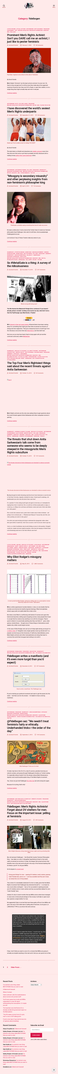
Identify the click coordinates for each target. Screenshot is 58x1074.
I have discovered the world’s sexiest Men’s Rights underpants (28, 110)
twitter (32, 172)
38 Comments (39, 45)
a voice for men (11, 28)
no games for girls (12, 356)
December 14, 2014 (27, 269)
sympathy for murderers (26, 436)
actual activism (21, 28)
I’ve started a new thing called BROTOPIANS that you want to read (14, 1033)
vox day (34, 259)
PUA (46, 434)
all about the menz (32, 350)
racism (34, 552)
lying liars (41, 549)
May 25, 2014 (25, 563)
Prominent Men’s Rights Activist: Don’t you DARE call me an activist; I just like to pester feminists (28, 38)
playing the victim (45, 105)
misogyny (46, 30)
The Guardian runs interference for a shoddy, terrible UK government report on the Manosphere (14, 1010)
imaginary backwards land (14, 171)
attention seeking (19, 252)
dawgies (46, 252)
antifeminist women (20, 169)
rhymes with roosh (12, 259)
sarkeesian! (21, 259)
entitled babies (38, 28)
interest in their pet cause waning (19, 324)
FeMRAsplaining (23, 547)
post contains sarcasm (13, 358)
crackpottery (11, 352)
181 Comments (40, 456)
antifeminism (29, 28)
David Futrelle (14, 45)
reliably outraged (37, 151)
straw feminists (25, 172)
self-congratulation (38, 358)
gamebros (48, 253)
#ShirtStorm (30, 330)
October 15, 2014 (27, 456)
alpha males (37, 544)
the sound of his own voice (43, 652)
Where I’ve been (7, 992)
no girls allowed (23, 356)
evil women (10, 547)
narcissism (45, 550)
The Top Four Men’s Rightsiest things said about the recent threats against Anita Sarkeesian (29, 366)
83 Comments (39, 373)
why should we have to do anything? (21, 803)
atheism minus (11, 433)
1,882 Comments (38, 563)
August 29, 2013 (26, 820)
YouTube (39, 259)
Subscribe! (36, 1035)
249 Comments (39, 820)
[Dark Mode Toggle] (54, 1070)
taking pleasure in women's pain (16, 553)
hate (16, 30)
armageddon (10, 546)
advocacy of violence (20, 350)
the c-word (29, 259)
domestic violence (37, 798)
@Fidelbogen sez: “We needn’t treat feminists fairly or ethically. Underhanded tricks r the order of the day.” (28, 726)
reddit (22, 358)
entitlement (32, 546)
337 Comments (40, 666)
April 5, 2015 (25, 186)
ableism (18, 544)
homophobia (36, 255)
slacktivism (42, 715)
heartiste (16, 434)
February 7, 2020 (26, 45)
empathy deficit (20, 352)
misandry (22, 434)
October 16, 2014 (27, 373)
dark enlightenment (37, 252)
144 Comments (41, 734)
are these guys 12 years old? (23, 798)
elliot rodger (19, 433)
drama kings (19, 253)
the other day (30, 781)
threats (42, 436)
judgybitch (34, 549)
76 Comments (37, 186)
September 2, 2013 (27, 734)
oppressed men (33, 356)
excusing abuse (38, 352)
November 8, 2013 (27, 666)
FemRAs (16, 547)
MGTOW (34, 105)
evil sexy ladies (23, 103)
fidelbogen (46, 28)
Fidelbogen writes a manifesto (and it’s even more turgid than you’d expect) (28, 659)
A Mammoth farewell (9, 989)
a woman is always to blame (22, 431)
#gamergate (10, 252)
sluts (8, 803)
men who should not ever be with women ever (30, 30)
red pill (44, 258)
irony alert (23, 256)
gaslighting (33, 651)
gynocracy (16, 353)
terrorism (36, 436)
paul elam (12, 31)
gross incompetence (20, 255)
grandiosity (42, 169)
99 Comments (41, 115)
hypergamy (45, 547)
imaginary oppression (13, 256)
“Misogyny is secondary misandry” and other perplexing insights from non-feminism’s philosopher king (27, 179)
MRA (8, 31)
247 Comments (41, 269)
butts (16, 103)
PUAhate (29, 552)
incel (21, 549)
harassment (10, 30)
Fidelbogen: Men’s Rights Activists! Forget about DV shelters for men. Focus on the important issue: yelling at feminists (28, 811)
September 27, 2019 (27, 115)
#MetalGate (26, 336)
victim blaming (11, 359)
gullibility (30, 255)
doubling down (11, 253)
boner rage (28, 252)
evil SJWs (29, 169)
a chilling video (11, 631)
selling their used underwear (24, 155)
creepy (17, 546)
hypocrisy (44, 712)
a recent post (20, 869)
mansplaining (24, 713)
